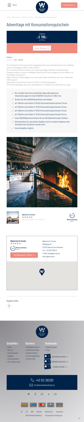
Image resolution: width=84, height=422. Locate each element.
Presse (48, 350)
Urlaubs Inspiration (13, 359)
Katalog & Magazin (51, 347)
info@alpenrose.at (53, 253)
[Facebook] (35, 394)
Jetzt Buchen (41, 48)
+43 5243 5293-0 (51, 250)
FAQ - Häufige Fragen (14, 362)
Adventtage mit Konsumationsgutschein (46, 17)
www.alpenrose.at (48, 256)
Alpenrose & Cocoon (27, 17)
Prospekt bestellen (56, 366)
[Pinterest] (28, 394)
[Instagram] (42, 394)
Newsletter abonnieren (57, 361)
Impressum (59, 411)
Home (8, 17)
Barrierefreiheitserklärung (34, 415)
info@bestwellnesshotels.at (44, 385)
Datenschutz (49, 411)
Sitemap (39, 411)
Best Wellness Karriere (33, 347)
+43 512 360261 (44, 380)
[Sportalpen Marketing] (79, 418)
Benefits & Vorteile (31, 353)
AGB (32, 411)
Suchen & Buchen (13, 353)
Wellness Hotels (16, 17)
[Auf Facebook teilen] (9, 306)
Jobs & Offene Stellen (32, 350)
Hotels (9, 347)
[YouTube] (55, 394)
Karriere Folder (30, 359)
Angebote (10, 356)
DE (22, 411)
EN (27, 411)
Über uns (10, 350)
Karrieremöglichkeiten (33, 356)
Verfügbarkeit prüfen (23, 254)
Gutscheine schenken (57, 356)
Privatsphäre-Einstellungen (53, 415)
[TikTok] (48, 394)
